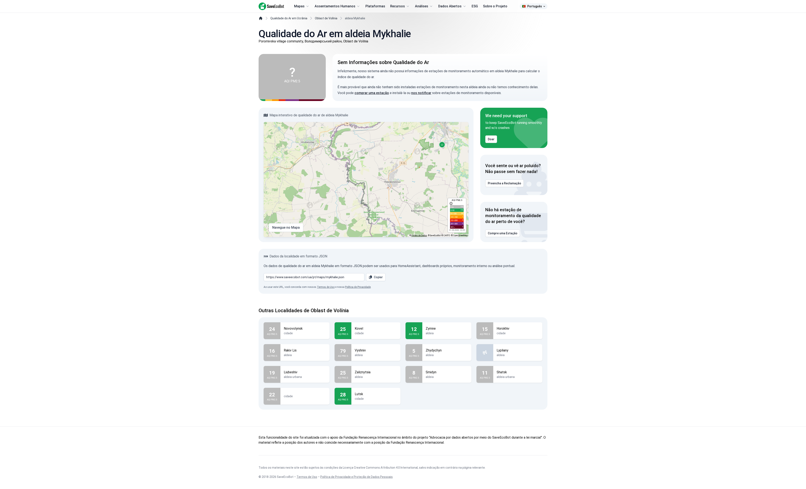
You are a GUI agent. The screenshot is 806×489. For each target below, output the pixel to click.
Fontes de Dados (419, 235)
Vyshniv (360, 350)
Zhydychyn (434, 350)
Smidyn (431, 372)
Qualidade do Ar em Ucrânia (288, 18)
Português (534, 6)
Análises (421, 6)
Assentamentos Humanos (335, 6)
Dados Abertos (450, 6)
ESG (475, 6)
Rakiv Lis (290, 350)
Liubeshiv (290, 372)
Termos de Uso (326, 287)
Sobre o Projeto (495, 6)
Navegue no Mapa (286, 227)
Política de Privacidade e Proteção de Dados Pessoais (356, 477)
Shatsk (502, 372)
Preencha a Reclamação (504, 183)
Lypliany (502, 350)
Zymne (431, 328)
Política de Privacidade (358, 287)
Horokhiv (503, 328)
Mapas (299, 6)
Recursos (397, 6)
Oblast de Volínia (326, 18)
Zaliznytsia (362, 372)
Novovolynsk (293, 328)
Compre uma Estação (502, 233)
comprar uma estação (372, 93)
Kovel (359, 328)
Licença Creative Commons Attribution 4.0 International (380, 467)
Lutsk (359, 394)
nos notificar (421, 93)
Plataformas (375, 6)
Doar (491, 139)
